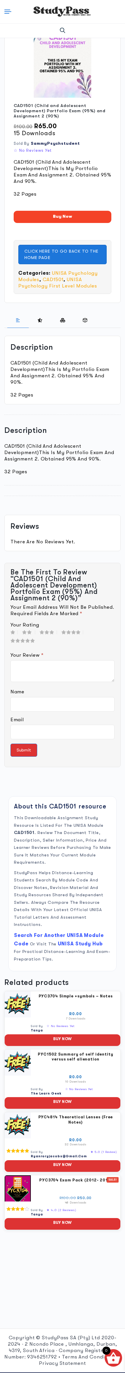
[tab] (18, 320)
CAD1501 (53, 279)
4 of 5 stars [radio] (72, 632)
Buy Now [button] (62, 1039)
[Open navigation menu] (9, 12)
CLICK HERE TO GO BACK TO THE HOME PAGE (61, 254)
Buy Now (62, 216)
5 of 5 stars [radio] (24, 641)
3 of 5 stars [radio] (48, 632)
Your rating (24, 625)
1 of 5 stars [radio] (14, 632)
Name (17, 691)
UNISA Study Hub (80, 944)
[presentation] (18, 320)
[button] (62, 30)
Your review (27, 655)
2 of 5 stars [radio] (28, 632)
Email (17, 719)
